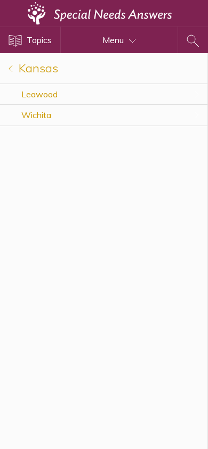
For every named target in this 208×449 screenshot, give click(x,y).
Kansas (36, 68)
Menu (114, 40)
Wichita (36, 115)
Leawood (39, 94)
